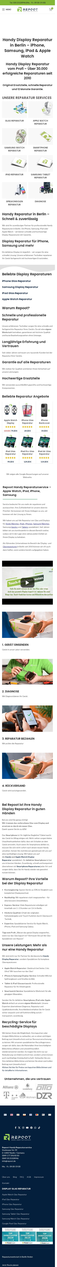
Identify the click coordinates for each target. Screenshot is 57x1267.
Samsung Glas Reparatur (12, 1209)
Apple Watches (12, 524)
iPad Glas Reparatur (15, 293)
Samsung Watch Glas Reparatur (15, 1218)
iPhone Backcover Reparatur (44, 423)
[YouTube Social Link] (27, 1128)
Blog (15, 1177)
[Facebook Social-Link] (15, 1128)
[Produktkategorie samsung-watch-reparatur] (14, 141)
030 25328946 (19, 2)
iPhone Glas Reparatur (16, 281)
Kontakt (5, 1183)
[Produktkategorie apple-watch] (40, 114)
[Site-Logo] (27, 9)
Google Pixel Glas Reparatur (14, 1223)
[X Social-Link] (19, 1128)
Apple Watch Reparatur (17, 299)
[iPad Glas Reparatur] (10, 441)
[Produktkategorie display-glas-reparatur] (14, 112)
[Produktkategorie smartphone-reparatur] (40, 141)
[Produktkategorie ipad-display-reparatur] (14, 166)
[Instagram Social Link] (23, 1128)
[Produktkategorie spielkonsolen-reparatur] (14, 195)
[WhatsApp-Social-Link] (35, 1128)
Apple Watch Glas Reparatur (14, 1194)
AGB (29, 1177)
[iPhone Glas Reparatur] (27, 410)
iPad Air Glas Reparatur (44, 452)
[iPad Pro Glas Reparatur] (27, 441)
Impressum (39, 1177)
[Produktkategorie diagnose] (40, 193)
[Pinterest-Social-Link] (31, 1128)
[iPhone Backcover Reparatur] (44, 410)
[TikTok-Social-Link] (39, 1128)
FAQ (22, 1177)
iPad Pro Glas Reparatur (27, 452)
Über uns (6, 1177)
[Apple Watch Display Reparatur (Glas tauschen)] (10, 410)
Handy (8, 857)
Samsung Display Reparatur (20, 287)
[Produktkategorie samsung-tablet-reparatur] (40, 168)
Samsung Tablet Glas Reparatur (15, 1214)
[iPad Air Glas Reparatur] (44, 441)
